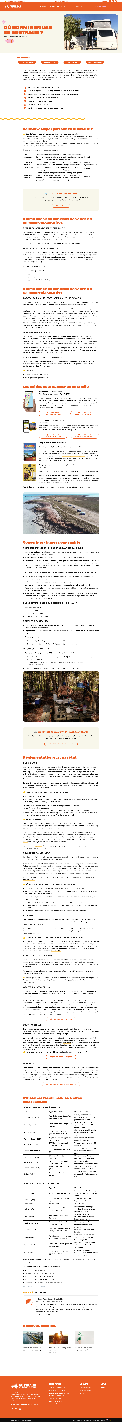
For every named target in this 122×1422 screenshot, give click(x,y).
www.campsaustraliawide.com (73, 456)
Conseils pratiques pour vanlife (41, 101)
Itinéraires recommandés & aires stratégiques (47, 108)
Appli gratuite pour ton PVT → (63, 1)
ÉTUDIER (70, 6)
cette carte (67, 1043)
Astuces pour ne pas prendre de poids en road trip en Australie (60, 1350)
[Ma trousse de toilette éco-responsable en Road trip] (87, 1337)
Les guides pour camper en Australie (43, 98)
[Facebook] (110, 1)
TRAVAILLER (61, 6)
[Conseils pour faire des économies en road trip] (35, 1337)
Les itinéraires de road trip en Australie (39, 1273)
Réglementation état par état (40, 105)
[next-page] (27, 1356)
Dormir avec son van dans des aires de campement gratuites (53, 91)
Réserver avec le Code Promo (61, 744)
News (103, 1384)
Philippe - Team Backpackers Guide (12, 36)
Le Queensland (28, 767)
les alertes (38, 846)
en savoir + (61, 205)
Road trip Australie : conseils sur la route (40, 1276)
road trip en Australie (33, 70)
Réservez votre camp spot (61, 1019)
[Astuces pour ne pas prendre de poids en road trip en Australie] (61, 1337)
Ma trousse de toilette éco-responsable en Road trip (85, 1349)
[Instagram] (113, 1)
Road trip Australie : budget (35, 1270)
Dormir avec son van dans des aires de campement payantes (53, 94)
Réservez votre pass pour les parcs (61, 1084)
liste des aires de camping (42, 971)
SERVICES (79, 6)
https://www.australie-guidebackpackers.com (49, 1301)
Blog (103, 1387)
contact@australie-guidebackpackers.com (24, 1404)
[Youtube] (116, 1)
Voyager (52, 6)
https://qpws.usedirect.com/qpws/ (37, 808)
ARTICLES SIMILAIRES (39, 1326)
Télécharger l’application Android (84, 413)
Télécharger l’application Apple (53, 413)
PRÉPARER (43, 6)
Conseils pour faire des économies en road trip (32, 1349)
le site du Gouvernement (45, 810)
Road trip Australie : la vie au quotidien (39, 1279)
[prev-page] (24, 1356)
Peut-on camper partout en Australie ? (44, 87)
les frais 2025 (56, 951)
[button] (115, 7)
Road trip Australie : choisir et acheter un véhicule (43, 1282)
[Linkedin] (43, 1315)
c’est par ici (32, 982)
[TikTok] (46, 1315)
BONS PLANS (101, 7)
